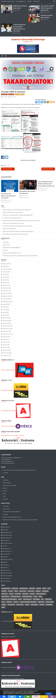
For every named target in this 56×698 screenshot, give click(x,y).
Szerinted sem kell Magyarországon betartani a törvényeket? (8, 196)
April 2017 (5, 347)
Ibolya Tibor (4, 593)
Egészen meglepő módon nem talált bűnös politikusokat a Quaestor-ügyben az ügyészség (46, 184)
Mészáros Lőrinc (27, 599)
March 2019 (5, 285)
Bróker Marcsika (6, 535)
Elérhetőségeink (6, 482)
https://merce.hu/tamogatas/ (8, 426)
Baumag (5, 529)
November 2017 (6, 328)
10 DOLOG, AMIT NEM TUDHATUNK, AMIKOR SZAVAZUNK (9, 169)
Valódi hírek (5, 581)
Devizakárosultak (7, 543)
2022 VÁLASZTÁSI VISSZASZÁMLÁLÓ (49, 169)
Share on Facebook (2, 157)
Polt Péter (9, 601)
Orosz (3, 601)
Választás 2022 (36, 1)
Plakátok (5, 491)
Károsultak (11, 94)
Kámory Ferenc (5, 596)
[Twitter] (39, 102)
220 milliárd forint (6, 588)
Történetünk (6, 242)
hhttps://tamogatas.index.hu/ (8, 370)
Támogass (5, 250)
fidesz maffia (23, 591)
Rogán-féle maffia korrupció (9, 228)
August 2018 (6, 304)
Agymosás (5, 527)
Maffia (40, 596)
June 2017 (5, 342)
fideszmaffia (31, 591)
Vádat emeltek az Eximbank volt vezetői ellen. (13, 223)
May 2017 (5, 344)
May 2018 (5, 312)
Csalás (8, 165)
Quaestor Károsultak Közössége (28, 39)
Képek (4, 493)
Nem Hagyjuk (36, 599)
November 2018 (6, 296)
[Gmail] (53, 102)
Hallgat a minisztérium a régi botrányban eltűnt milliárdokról (17, 209)
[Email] (45, 102)
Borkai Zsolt (15, 588)
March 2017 (5, 350)
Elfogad (49, 693)
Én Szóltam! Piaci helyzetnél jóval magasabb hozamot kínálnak (17, 226)
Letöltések (5, 499)
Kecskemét (18, 593)
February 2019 (6, 288)
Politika (4, 567)
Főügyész (38, 591)
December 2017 (6, 326)
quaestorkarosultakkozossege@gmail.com (11, 457)
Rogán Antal (41, 601)
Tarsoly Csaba (6, 575)
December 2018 (6, 293)
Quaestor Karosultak (5, 202)
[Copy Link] (50, 102)
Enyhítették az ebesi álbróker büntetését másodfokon (15, 234)
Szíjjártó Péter (6, 573)
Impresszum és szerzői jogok (10, 485)
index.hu (11, 593)
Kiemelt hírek (6, 551)
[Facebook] (36, 102)
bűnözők (39, 588)
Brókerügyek (4, 94)
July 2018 (5, 307)
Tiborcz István (20, 604)
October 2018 (6, 298)
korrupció (32, 593)
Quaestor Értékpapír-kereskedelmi (28, 601)
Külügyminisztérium (15, 596)
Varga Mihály (49, 604)
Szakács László (49, 601)
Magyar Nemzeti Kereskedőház (9, 599)
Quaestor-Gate (6, 244)
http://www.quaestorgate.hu (8, 463)
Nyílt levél (5, 488)
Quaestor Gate (13, 96)
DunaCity (4, 591)
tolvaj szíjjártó (34, 604)
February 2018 (6, 320)
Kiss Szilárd (25, 593)
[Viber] (48, 102)
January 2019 (6, 290)
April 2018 (5, 315)
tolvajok (27, 604)
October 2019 (6, 271)
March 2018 (5, 317)
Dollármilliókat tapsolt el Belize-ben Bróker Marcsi (27, 192)
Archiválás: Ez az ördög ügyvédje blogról (46, 16)
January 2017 (6, 355)
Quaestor (5, 570)
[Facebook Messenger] (42, 102)
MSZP (20, 599)
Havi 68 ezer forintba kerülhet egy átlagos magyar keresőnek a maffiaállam (20, 255)
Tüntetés (42, 604)
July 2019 (5, 274)
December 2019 (6, 269)
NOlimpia (5, 564)
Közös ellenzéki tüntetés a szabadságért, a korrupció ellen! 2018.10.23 (19, 470)
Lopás (22, 94)
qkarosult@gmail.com (6, 459)
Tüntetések (5, 472)
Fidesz (16, 591)
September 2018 (7, 301)
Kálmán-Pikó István (41, 593)
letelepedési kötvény (27, 596)
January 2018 (6, 323)
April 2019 (5, 282)
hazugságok (45, 591)
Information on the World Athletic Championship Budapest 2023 (47, 8)
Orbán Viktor (48, 599)
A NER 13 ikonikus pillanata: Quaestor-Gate (20, 7)
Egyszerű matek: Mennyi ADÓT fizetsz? (12, 253)
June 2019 (5, 277)
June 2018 (5, 309)
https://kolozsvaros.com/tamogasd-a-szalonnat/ (12, 435)
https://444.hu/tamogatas (7, 390)
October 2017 (6, 331)
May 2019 (5, 280)
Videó (4, 496)
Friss (4, 546)
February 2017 (6, 353)
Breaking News (6, 532)
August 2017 (6, 336)
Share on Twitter (6, 157)
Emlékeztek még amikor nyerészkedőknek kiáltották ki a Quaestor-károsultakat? (19, 28)
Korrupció (17, 94)
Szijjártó (4, 604)
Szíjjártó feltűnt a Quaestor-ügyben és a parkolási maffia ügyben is (18, 231)
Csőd (49, 588)
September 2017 (7, 334)
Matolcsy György (7, 559)
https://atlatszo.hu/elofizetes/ (8, 410)
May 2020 (5, 266)
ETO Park (10, 591)
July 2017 (5, 339)
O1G (42, 599)
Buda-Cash (5, 540)
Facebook (30, 1)
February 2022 (6, 263)
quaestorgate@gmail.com (21, 1)
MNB (4, 562)
